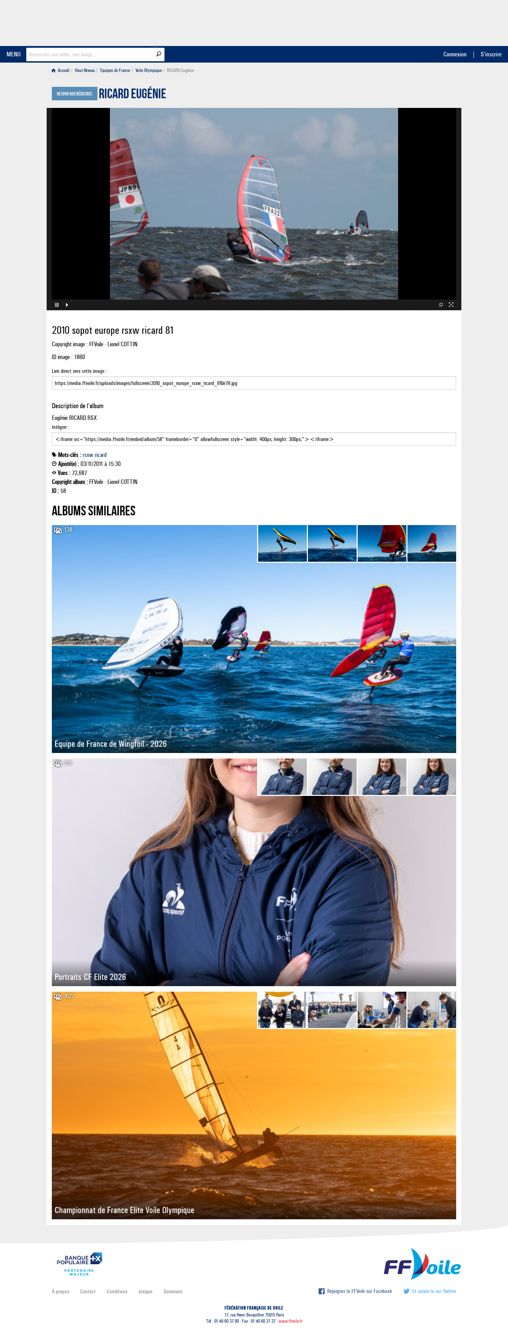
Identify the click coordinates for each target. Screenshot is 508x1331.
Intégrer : (60, 427)
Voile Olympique (148, 70)
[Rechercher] (158, 54)
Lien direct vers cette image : (79, 371)
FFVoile (412, 21)
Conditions (117, 1291)
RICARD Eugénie (132, 95)
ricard (100, 454)
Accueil (63, 70)
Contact (88, 1291)
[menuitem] (62, 70)
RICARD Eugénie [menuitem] (180, 70)
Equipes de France (115, 70)
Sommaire (172, 1291)
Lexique (145, 1291)
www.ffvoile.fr (290, 1321)
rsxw (88, 454)
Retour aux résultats (74, 94)
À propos (60, 1291)
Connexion (455, 54)
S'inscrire (491, 54)
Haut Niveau (85, 70)
